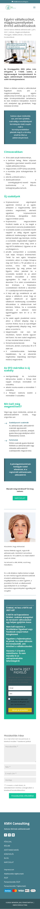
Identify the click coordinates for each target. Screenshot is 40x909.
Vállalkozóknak (17, 35)
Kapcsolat (20, 498)
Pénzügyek (8, 35)
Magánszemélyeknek (22, 32)
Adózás (11, 32)
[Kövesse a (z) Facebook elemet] (5, 834)
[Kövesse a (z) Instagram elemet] (9, 834)
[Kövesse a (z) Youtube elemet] (13, 834)
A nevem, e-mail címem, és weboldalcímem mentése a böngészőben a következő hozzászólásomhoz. (19, 787)
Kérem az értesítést (20, 710)
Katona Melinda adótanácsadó (20, 30)
